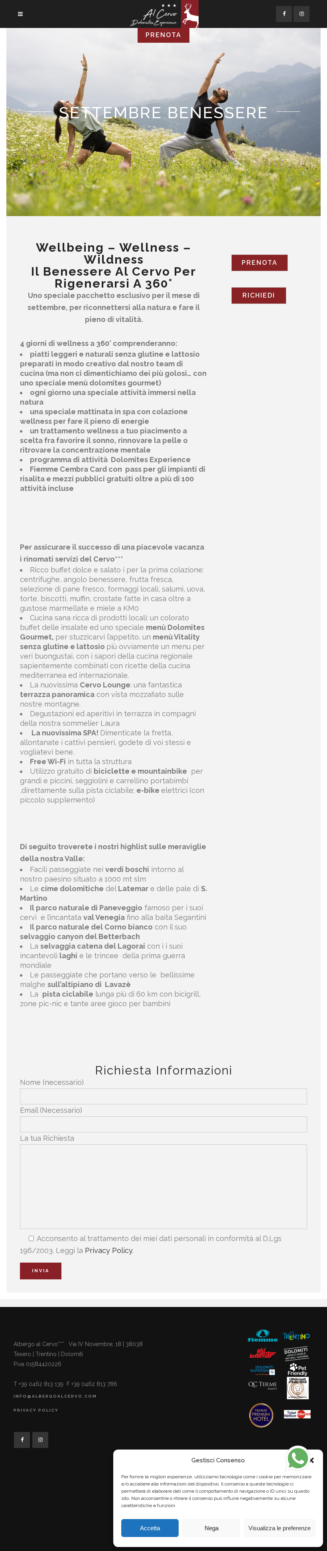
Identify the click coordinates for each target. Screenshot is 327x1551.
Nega (212, 1528)
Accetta (150, 1528)
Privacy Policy (108, 1250)
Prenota (260, 262)
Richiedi (258, 295)
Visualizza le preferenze (279, 1528)
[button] (311, 1460)
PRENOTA (163, 35)
